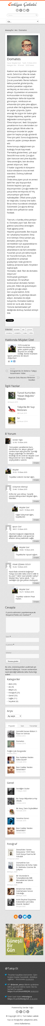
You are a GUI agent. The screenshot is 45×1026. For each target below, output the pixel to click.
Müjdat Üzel (16, 63)
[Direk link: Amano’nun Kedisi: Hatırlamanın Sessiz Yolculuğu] (11, 894)
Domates (20, 741)
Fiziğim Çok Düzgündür (16, 751)
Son (22, 726)
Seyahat (11, 701)
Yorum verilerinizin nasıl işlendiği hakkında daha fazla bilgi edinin (21, 672)
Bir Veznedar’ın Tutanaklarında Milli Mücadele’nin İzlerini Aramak (24, 879)
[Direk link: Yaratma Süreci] (11, 824)
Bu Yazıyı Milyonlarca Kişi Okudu (26, 799)
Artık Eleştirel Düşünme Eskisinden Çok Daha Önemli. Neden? (26, 901)
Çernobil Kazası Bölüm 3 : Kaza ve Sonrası (27, 732)
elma (25, 333)
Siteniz (8, 652)
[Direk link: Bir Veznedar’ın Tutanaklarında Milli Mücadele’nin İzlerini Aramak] (11, 881)
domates (17, 333)
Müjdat (15, 469)
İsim (7, 636)
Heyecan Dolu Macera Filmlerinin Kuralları (21, 377)
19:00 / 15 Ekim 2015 (26, 550)
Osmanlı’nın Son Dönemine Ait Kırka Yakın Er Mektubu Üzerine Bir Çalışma (26, 866)
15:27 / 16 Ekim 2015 (26, 592)
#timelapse (27, 996)
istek (31, 333)
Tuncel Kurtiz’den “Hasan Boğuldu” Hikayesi (26, 395)
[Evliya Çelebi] (22, 6)
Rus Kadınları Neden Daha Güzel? (24, 758)
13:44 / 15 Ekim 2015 (19, 489)
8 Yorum (21, 65)
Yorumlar (33, 726)
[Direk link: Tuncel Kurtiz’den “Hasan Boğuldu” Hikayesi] (12, 398)
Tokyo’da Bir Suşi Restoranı (26, 408)
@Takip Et (11, 968)
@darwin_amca (17, 984)
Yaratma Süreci (22, 818)
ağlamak (17, 330)
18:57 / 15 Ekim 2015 (19, 529)
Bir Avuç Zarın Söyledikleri (27, 808)
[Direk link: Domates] (11, 747)
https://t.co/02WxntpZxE (18, 999)
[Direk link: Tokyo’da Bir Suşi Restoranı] (12, 413)
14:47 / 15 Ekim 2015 (26, 510)
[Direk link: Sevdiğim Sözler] (11, 794)
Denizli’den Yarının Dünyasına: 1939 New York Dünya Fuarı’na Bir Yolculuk (26, 853)
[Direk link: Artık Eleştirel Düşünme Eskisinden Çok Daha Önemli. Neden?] (11, 905)
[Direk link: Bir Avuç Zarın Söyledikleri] (11, 814)
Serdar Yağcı (17, 440)
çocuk (29, 330)
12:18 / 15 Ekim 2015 (19, 442)
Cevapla (36, 463)
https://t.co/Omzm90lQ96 (19, 991)
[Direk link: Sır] (12, 424)
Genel (11, 695)
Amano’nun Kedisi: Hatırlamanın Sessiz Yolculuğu (24, 890)
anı (23, 330)
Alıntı (10, 684)
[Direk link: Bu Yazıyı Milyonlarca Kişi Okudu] (11, 804)
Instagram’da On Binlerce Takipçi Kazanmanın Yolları (23, 371)
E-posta (9, 644)
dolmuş (9, 333)
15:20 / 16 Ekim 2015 (19, 567)
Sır (18, 418)
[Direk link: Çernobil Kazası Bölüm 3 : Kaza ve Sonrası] (11, 737)
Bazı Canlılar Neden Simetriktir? (24, 768)
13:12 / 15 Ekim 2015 (19, 472)
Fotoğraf (12, 692)
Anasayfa (9, 30)
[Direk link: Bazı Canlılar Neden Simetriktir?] (11, 773)
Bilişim (11, 689)
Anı (16, 30)
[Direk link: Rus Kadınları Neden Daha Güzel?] (11, 763)
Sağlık (10, 698)
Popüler (11, 726)
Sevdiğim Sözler (23, 788)
